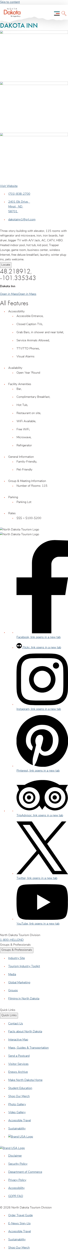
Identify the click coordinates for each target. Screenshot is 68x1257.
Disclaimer (15, 1155)
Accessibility (16, 1188)
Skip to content (10, 2)
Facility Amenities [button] (19, 384)
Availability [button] (15, 368)
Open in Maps (9, 294)
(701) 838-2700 (19, 194)
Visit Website (8, 186)
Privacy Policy (17, 1180)
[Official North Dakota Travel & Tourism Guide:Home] (11, 13)
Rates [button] (12, 513)
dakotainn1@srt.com (21, 219)
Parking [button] (13, 497)
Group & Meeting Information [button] (27, 481)
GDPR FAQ (15, 1196)
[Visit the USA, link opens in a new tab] (20, 1136)
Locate (5, 264)
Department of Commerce (25, 1172)
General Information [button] (21, 457)
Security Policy (17, 1164)
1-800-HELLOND (12, 940)
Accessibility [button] (16, 311)
